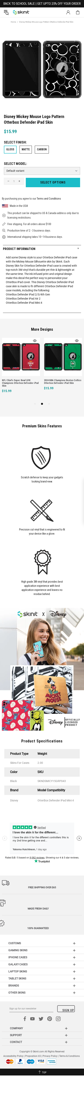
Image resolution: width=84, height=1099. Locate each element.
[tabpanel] (21, 369)
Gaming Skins (17, 950)
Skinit (21, 12)
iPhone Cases (17, 957)
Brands (13, 985)
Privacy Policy (50, 1056)
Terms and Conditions (49, 198)
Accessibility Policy (13, 1056)
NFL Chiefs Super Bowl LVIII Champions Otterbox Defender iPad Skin (20, 383)
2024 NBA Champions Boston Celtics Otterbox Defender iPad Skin (62, 381)
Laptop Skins (17, 971)
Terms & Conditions (69, 1056)
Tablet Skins (17, 978)
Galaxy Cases (18, 964)
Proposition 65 (33, 1056)
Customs (14, 943)
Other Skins (16, 992)
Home (13, 22)
